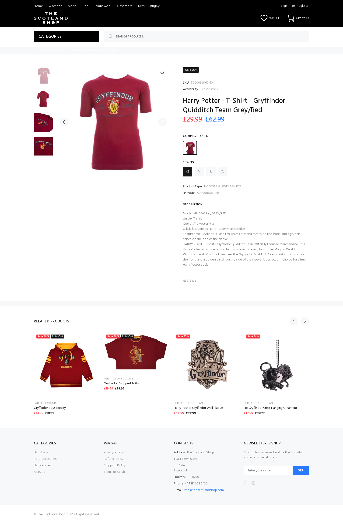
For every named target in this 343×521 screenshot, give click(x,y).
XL (222, 171)
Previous (64, 122)
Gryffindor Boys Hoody (50, 408)
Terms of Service (115, 472)
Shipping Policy (115, 465)
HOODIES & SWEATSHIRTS (223, 186)
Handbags (41, 452)
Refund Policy (113, 459)
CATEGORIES (50, 36)
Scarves (39, 472)
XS (187, 171)
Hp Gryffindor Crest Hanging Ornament (270, 408)
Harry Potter (42, 465)
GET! (301, 470)
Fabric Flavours (45, 403)
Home (37, 50)
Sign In (285, 6)
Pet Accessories (45, 459)
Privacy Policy (113, 452)
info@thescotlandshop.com (204, 490)
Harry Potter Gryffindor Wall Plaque (198, 408)
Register (302, 6)
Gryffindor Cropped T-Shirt (122, 383)
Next (162, 122)
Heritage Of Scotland (119, 378)
